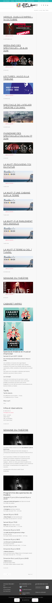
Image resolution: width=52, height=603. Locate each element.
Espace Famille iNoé (30, 0)
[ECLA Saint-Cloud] (26, 5)
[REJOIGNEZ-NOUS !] (18, 176)
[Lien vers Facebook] (41, 5)
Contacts (12, 0)
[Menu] (36, 5)
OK (17, 600)
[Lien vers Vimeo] (44, 5)
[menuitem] (36, 5)
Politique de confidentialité (40, 592)
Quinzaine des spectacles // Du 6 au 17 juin (17, 136)
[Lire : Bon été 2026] (20, 587)
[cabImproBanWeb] (18, 314)
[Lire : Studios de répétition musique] (20, 594)
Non (35, 600)
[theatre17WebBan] (18, 287)
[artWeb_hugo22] (18, 88)
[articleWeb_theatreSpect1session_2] (18, 117)
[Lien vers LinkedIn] (48, 5)
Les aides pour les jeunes (26, 589)
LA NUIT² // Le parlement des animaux (18, 222)
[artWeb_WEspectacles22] (18, 60)
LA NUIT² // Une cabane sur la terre (16, 194)
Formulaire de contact (8, 412)
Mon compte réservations (20, 0)
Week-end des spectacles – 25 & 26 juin (15, 48)
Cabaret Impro (12, 304)
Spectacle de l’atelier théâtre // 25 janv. (17, 106)
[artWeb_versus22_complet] (18, 29)
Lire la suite (9, 36)
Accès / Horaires (6, 0)
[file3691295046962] (18, 439)
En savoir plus (25, 600)
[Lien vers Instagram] (46, 5)
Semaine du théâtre (15, 278)
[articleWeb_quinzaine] (18, 148)
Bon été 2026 (24, 586)
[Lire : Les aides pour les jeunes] (20, 590)
